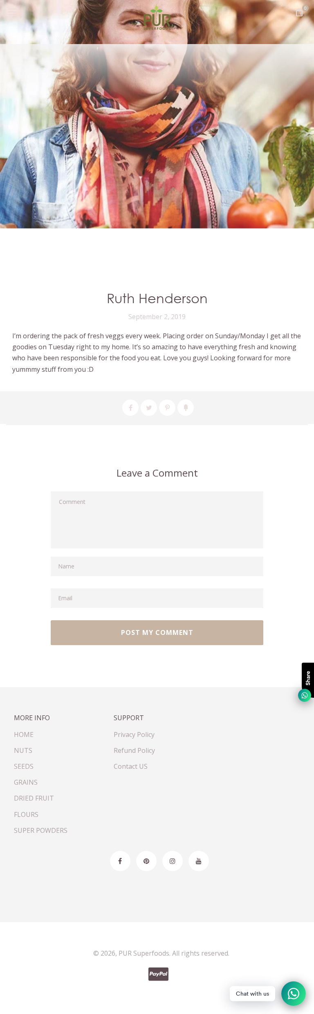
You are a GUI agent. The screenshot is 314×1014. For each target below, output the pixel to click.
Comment (71, 499)
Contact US (131, 766)
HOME (24, 734)
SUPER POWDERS (40, 830)
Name (66, 564)
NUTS (23, 750)
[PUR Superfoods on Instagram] (172, 861)
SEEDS (24, 766)
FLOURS (26, 814)
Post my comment (157, 632)
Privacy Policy (134, 734)
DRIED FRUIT (34, 798)
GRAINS (26, 782)
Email (65, 596)
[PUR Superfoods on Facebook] (120, 861)
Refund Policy (134, 750)
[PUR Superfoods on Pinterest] (146, 861)
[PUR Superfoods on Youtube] (198, 861)
